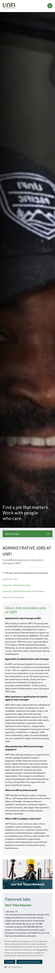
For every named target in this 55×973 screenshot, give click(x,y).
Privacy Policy (42, 950)
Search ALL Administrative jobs (16, 585)
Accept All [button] (9, 962)
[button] (13, 967)
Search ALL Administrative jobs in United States (24, 591)
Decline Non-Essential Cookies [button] (29, 962)
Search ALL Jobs (10, 579)
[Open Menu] (49, 5)
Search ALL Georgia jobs (14, 597)
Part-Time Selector (18, 905)
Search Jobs (12, 533)
